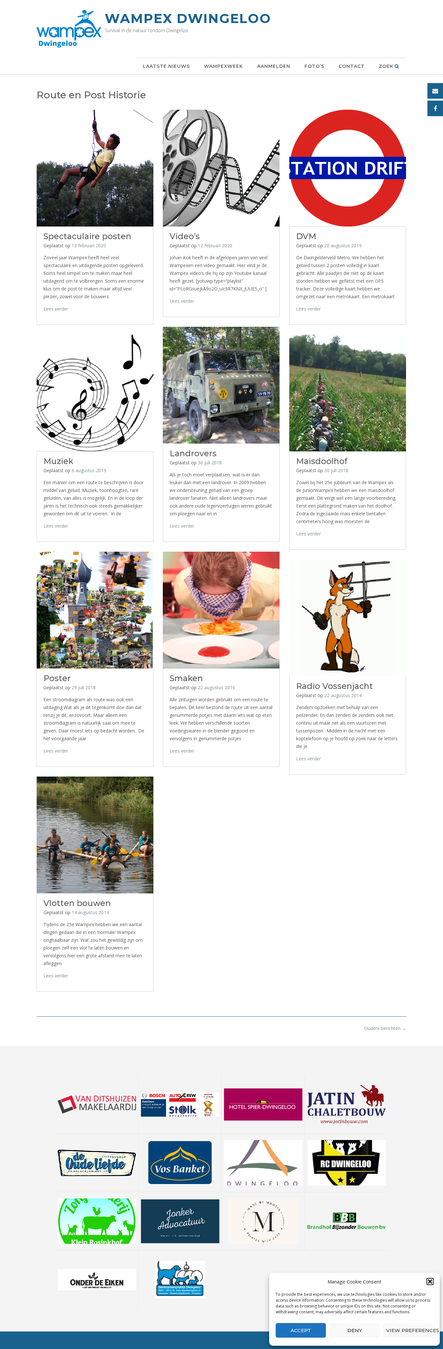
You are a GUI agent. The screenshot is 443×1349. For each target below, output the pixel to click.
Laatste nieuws (166, 66)
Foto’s (314, 66)
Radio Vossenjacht (334, 686)
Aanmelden (273, 66)
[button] (430, 1281)
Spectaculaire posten (87, 236)
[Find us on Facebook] (435, 108)
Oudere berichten (385, 1028)
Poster (57, 678)
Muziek (58, 461)
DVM (306, 236)
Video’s (185, 236)
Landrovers (193, 453)
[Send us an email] (435, 91)
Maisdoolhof (321, 461)
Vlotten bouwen (77, 903)
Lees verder (55, 309)
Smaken (186, 678)
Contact (352, 66)
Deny (354, 1330)
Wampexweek (223, 66)
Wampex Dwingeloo (188, 18)
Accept (301, 1330)
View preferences (409, 1330)
